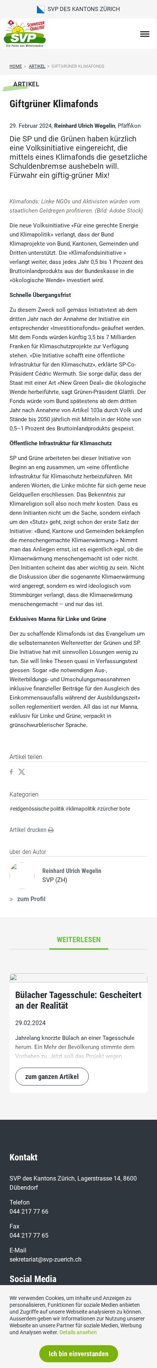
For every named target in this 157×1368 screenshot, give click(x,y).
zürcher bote (115, 809)
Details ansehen (78, 1332)
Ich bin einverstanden (79, 1354)
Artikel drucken (29, 829)
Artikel (37, 66)
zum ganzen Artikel (52, 1077)
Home (16, 66)
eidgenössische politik (38, 809)
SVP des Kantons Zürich (82, 9)
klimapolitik (82, 809)
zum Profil (31, 899)
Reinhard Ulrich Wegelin (84, 125)
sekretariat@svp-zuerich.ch (46, 1259)
